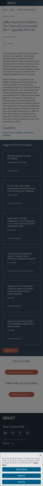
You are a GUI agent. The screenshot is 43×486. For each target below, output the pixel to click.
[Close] (40, 455)
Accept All (21, 482)
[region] (21, 469)
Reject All (21, 476)
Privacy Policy (7, 465)
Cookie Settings (21, 469)
